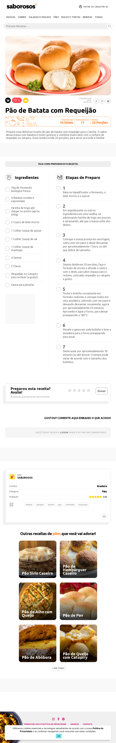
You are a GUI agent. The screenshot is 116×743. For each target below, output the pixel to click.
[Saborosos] (22, 6)
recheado (70, 505)
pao (60, 505)
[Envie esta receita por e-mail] (108, 101)
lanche (51, 505)
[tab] (8, 100)
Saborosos (25, 477)
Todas (99, 17)
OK (58, 736)
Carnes (22, 17)
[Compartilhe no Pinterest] (102, 101)
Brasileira (102, 486)
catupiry (40, 505)
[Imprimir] (104, 516)
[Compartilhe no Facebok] (96, 101)
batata (29, 505)
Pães (56, 17)
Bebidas (87, 17)
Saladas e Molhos (40, 17)
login (64, 432)
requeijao (83, 505)
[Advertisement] (58, 150)
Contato (87, 724)
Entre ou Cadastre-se (96, 7)
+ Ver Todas (58, 668)
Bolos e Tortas (71, 17)
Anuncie (74, 724)
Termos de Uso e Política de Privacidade (45, 724)
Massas (10, 17)
